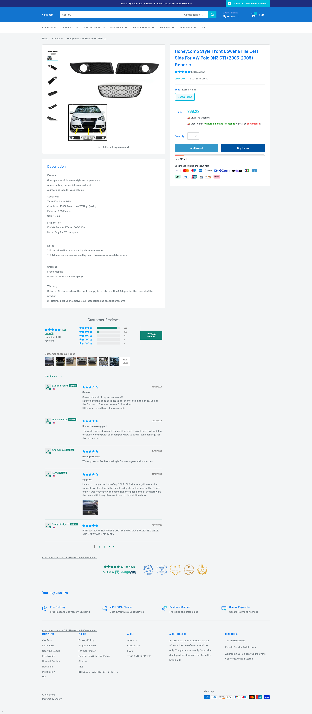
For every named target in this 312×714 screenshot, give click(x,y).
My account (230, 16)
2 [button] (99, 546)
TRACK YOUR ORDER (139, 655)
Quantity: (180, 135)
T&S (80, 666)
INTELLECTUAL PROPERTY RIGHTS (97, 671)
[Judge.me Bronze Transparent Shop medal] (189, 570)
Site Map (83, 661)
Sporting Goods (92, 27)
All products (58, 38)
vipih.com (180, 78)
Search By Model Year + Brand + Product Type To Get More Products (156, 3)
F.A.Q (130, 650)
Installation (186, 27)
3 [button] (104, 546)
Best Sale (165, 27)
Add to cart (196, 147)
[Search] (212, 14)
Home (45, 38)
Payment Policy (87, 650)
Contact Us (133, 645)
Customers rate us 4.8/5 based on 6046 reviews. (69, 557)
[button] (183, 71)
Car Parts (47, 27)
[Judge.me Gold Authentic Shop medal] (175, 570)
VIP (204, 27)
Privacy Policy (86, 640)
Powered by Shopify (52, 698)
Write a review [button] (151, 335)
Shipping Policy (87, 645)
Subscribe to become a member (250, 3)
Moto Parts (68, 27)
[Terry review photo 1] (90, 507)
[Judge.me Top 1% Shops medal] (202, 570)
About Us (132, 640)
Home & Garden (141, 27)
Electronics (117, 27)
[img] (90, 387)
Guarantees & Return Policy (94, 655)
